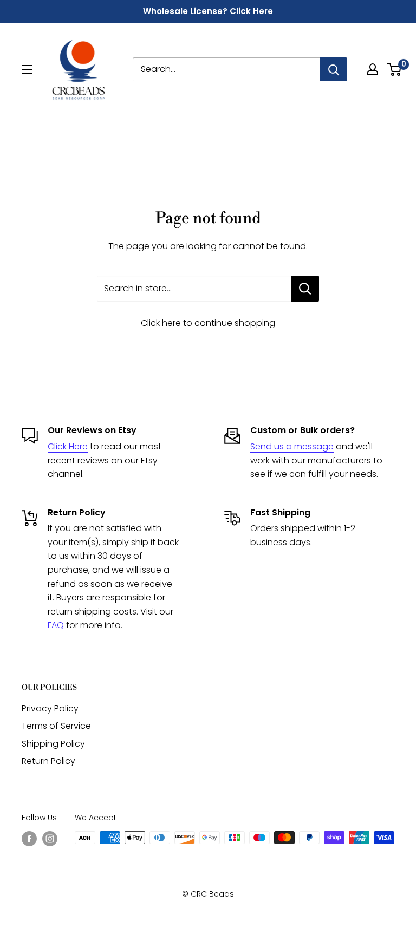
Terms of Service (56, 726)
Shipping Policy (53, 743)
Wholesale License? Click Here (208, 11)
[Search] (333, 69)
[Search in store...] (305, 289)
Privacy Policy (50, 708)
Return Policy (48, 761)
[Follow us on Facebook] (29, 838)
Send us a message (292, 446)
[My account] (372, 69)
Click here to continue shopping (208, 323)
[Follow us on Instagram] (49, 838)
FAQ (56, 625)
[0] (394, 69)
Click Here (68, 446)
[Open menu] (27, 69)
